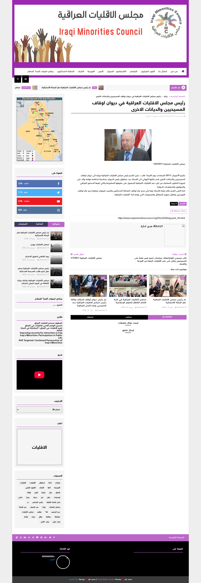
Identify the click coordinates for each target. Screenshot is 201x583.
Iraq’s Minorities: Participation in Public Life (41, 337)
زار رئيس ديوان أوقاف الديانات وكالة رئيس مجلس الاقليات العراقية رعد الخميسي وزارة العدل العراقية (88, 302)
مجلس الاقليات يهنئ (20, 87)
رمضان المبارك (54, 507)
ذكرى (20, 497)
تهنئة (29, 492)
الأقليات (32, 483)
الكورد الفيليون (148, 71)
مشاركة (57, 517)
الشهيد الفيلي (30, 488)
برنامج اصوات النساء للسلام (41, 71)
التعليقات (22, 224)
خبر (42, 497)
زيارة (104, 88)
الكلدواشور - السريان (116, 71)
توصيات (57, 497)
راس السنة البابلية (53, 502)
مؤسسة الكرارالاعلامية (105, 579)
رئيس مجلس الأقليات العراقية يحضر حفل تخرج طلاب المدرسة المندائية (33, 270)
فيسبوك (90, 317)
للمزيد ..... (57, 305)
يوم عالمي (45, 522)
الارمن (100, 71)
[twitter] (50, 538)
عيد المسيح (35, 88)
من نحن (174, 71)
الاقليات (23, 483)
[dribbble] (33, 538)
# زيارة (174, 203)
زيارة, (148, 116)
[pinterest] (41, 538)
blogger (167, 317)
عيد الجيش (34, 507)
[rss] (29, 538)
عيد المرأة (23, 507)
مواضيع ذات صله (179, 270)
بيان (50, 492)
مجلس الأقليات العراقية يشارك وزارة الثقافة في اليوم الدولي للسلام (33, 282)
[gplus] (46, 538)
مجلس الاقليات (28, 512)
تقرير (36, 492)
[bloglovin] (37, 538)
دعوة (35, 497)
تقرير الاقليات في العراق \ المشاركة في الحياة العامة (41, 329)
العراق (57, 492)
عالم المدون (73, 579)
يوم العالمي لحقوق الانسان (37, 256)
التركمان (133, 71)
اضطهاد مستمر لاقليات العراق (48, 323)
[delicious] (16, 538)
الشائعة (39, 224)
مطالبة (48, 517)
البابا (49, 488)
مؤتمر (39, 512)
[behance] (25, 538)
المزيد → (51, 559)
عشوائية (56, 224)
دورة (28, 497)
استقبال (42, 483)
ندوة (33, 517)
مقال (40, 517)
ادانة (50, 483)
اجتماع (57, 483)
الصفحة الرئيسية (178, 96)
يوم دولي (56, 522)
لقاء (46, 512)
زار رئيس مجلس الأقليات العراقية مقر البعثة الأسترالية (75, 87)
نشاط (26, 517)
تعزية (43, 492)
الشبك (81, 71)
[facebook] (54, 538)
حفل (48, 497)
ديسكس (129, 317)
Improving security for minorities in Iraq (41, 333)
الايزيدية (91, 71)
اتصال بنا (162, 71)
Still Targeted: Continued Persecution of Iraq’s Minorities (40, 342)
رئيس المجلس (37, 502)
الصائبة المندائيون (65, 71)
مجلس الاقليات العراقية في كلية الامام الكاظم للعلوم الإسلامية (130, 301)
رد (28, 502)
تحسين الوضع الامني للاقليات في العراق (43, 325)
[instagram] (20, 538)
